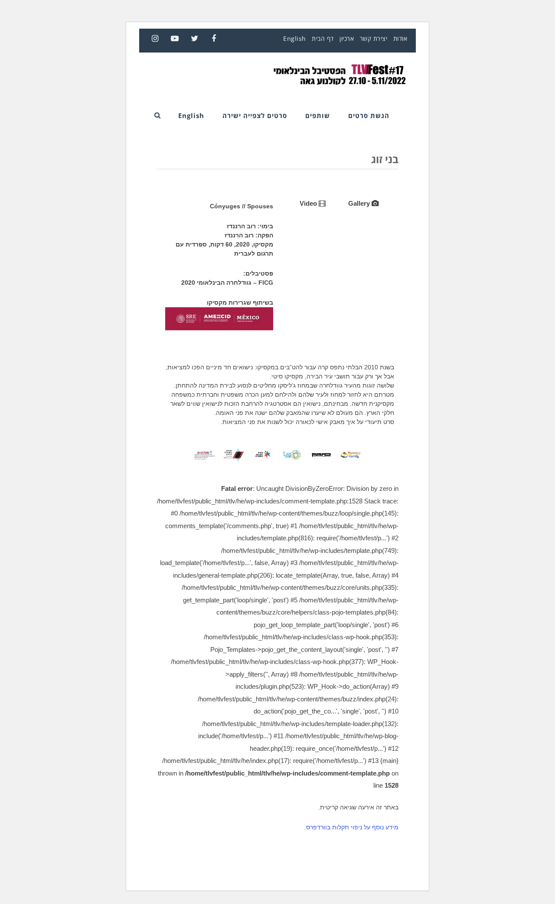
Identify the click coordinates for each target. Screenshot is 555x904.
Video (309, 203)
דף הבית (323, 38)
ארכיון (347, 38)
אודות (400, 38)
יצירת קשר (374, 38)
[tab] (363, 203)
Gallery (360, 203)
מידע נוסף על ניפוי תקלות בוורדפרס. (351, 827)
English (294, 38)
